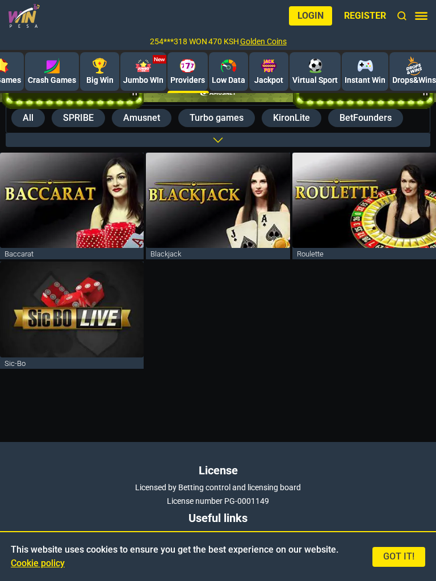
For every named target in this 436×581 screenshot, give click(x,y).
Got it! (398, 556)
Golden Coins (263, 41)
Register (365, 15)
